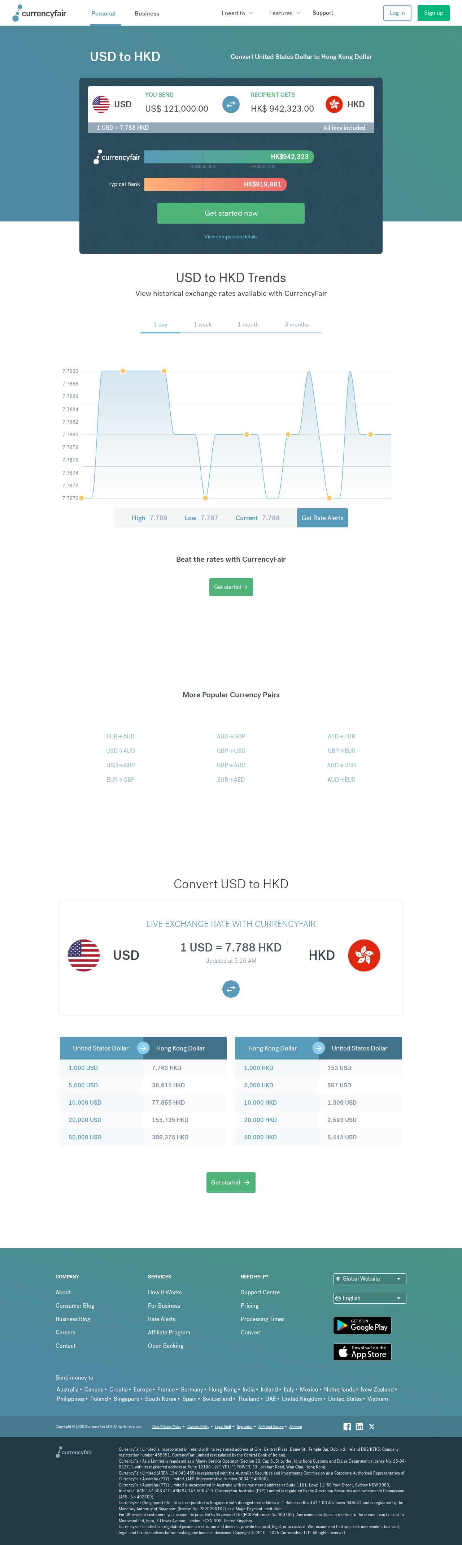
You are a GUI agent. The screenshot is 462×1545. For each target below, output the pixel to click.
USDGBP (120, 765)
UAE (270, 1399)
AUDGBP (231, 736)
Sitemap (295, 1426)
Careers (65, 1332)
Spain (189, 1399)
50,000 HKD (260, 1137)
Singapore (126, 1399)
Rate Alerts (161, 1319)
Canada (94, 1389)
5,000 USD (83, 1085)
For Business (164, 1305)
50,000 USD (85, 1137)
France (166, 1389)
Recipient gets (273, 95)
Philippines (70, 1399)
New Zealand (377, 1389)
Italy (289, 1389)
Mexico (309, 1389)
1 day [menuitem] (160, 324)
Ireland (269, 1389)
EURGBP (121, 780)
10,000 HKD (260, 1102)
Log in (397, 13)
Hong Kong (223, 1389)
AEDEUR (341, 736)
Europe (143, 1389)
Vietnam (377, 1399)
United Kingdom (302, 1399)
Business (147, 13)
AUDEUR (341, 780)
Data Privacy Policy (167, 1426)
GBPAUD (231, 765)
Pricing (249, 1305)
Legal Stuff (223, 1426)
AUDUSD (341, 765)
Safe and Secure (271, 1426)
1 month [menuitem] (248, 324)
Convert (251, 1332)
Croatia (118, 1389)
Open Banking (165, 1346)
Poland (99, 1399)
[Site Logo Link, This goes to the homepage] (48, 13)
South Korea (160, 1399)
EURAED (231, 780)
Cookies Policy (198, 1426)
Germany (191, 1389)
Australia (68, 1389)
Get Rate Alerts (322, 518)
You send (159, 95)
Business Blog (73, 1319)
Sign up (433, 13)
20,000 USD (85, 1120)
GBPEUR (342, 751)
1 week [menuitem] (202, 324)
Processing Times (262, 1319)
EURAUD (120, 736)
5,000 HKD (258, 1085)
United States (345, 1399)
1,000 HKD (258, 1068)
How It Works (165, 1292)
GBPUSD (231, 751)
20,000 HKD (260, 1120)
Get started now (231, 213)
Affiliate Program (169, 1332)
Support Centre (260, 1292)
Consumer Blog (75, 1305)
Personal (103, 13)
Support (323, 13)
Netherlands (339, 1389)
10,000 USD (85, 1102)
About (63, 1292)
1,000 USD (83, 1068)
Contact (65, 1346)
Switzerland (217, 1399)
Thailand (249, 1399)
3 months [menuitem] (297, 324)
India (249, 1389)
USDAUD (120, 751)
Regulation (245, 1426)
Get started (231, 587)
